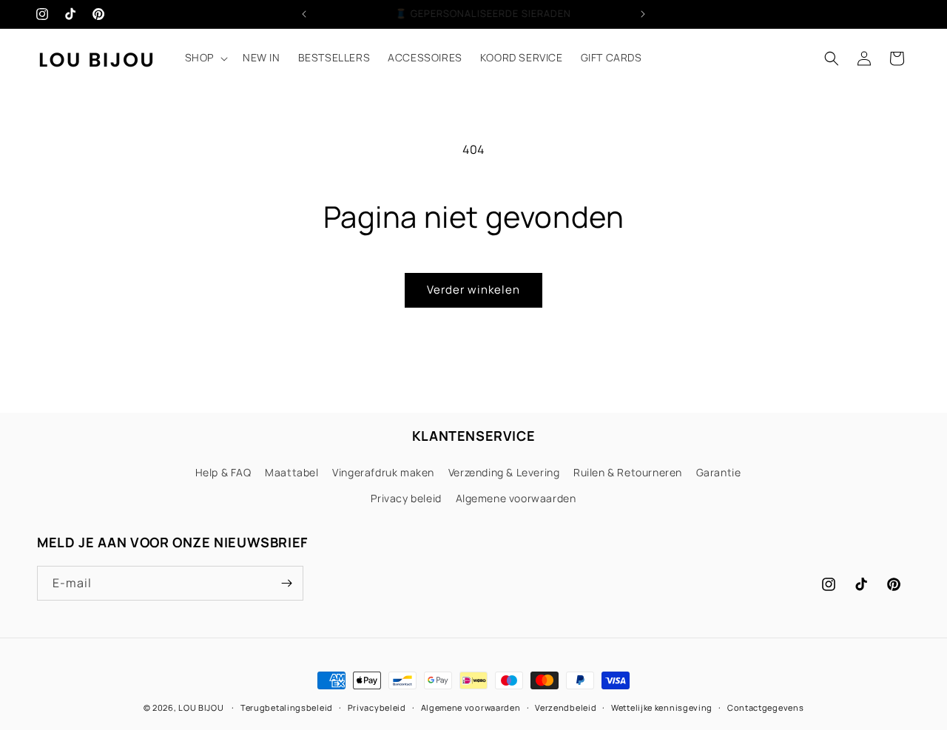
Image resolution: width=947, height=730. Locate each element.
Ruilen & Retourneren (627, 472)
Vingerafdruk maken (383, 472)
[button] (205, 57)
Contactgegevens (765, 707)
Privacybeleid (377, 707)
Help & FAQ (223, 472)
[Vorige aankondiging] (304, 14)
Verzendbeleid (565, 707)
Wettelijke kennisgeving (661, 707)
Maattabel (291, 472)
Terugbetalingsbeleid (286, 707)
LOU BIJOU (200, 707)
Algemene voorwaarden (516, 498)
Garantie (718, 472)
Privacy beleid (406, 498)
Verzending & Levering (504, 472)
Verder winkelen (473, 289)
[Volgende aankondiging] (643, 14)
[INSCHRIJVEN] (286, 583)
